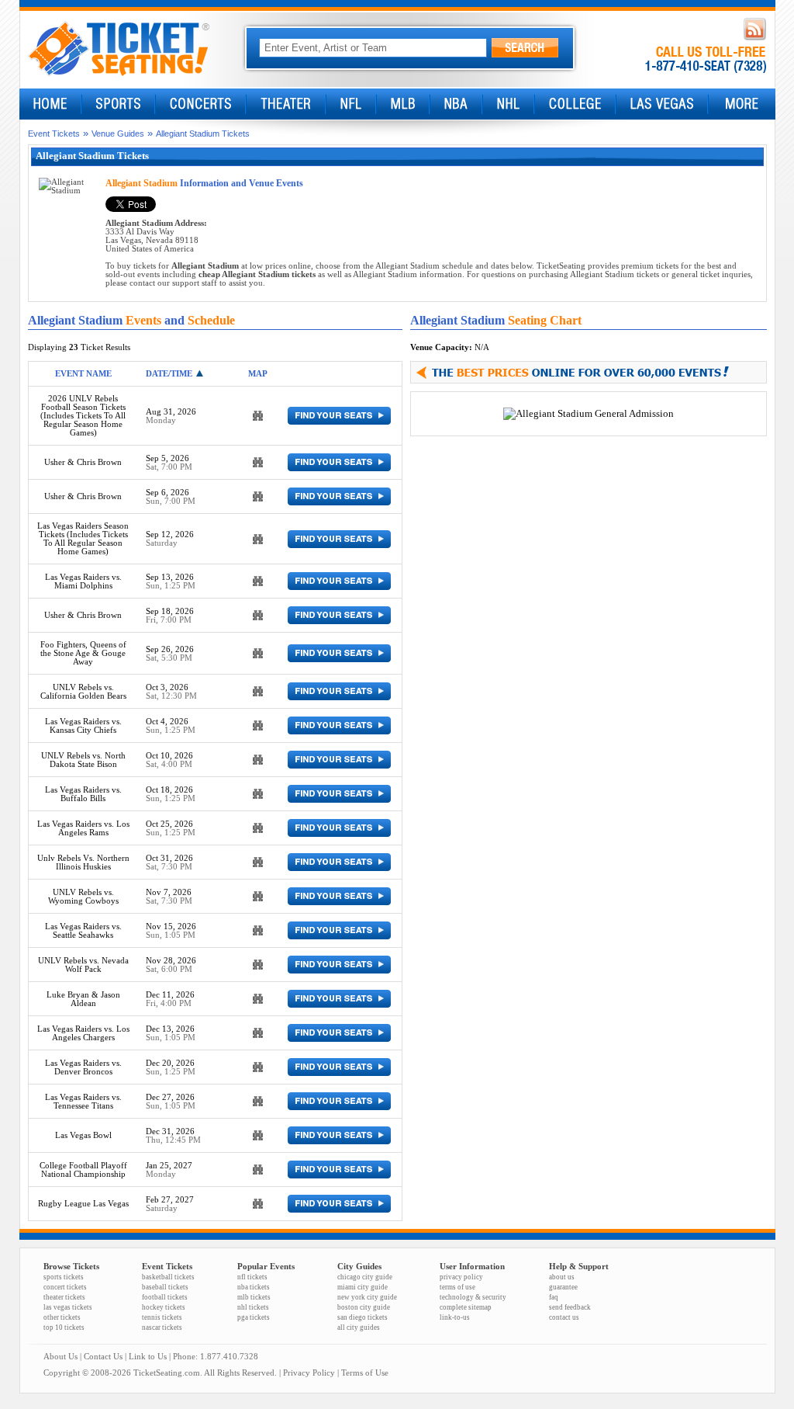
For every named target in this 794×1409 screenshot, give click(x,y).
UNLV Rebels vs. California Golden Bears (83, 691)
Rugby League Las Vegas (83, 1203)
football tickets (165, 1297)
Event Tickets (54, 133)
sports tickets (63, 1277)
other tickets (62, 1317)
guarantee (563, 1287)
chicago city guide (364, 1277)
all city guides (358, 1327)
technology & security (473, 1297)
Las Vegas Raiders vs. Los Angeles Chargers (83, 1033)
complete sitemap (466, 1307)
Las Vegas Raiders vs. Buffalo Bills (83, 794)
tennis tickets (162, 1317)
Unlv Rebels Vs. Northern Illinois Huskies (83, 862)
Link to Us (148, 1356)
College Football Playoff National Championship (83, 1169)
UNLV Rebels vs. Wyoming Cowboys (83, 896)
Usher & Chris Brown (83, 462)
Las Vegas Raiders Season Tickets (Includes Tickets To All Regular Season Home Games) (83, 539)
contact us (564, 1317)
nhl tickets (253, 1307)
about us (562, 1277)
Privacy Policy (309, 1373)
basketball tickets (168, 1277)
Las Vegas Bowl (83, 1135)
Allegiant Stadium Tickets (203, 133)
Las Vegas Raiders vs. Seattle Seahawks (83, 930)
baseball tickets (165, 1287)
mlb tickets (254, 1297)
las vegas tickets (67, 1307)
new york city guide (367, 1297)
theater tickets (64, 1297)
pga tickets (253, 1317)
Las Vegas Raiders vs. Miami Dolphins (83, 581)
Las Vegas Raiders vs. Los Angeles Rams (83, 828)
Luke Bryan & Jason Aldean (83, 999)
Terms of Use (364, 1373)
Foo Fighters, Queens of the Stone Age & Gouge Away (83, 653)
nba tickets (253, 1287)
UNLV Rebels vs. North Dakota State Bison (83, 760)
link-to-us (455, 1317)
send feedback (570, 1307)
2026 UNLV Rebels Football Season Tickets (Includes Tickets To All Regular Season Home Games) (83, 415)
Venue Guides (117, 133)
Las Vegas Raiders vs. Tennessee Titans (83, 1101)
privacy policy (461, 1277)
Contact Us (103, 1356)
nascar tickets (162, 1327)
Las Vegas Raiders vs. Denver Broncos (83, 1067)
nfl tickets (252, 1277)
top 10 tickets (64, 1327)
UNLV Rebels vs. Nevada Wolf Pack (83, 964)
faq (553, 1297)
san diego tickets (362, 1317)
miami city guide (362, 1287)
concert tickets (65, 1287)
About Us (60, 1356)
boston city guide (363, 1307)
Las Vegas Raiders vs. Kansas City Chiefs (83, 725)
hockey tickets (163, 1307)
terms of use (457, 1287)
